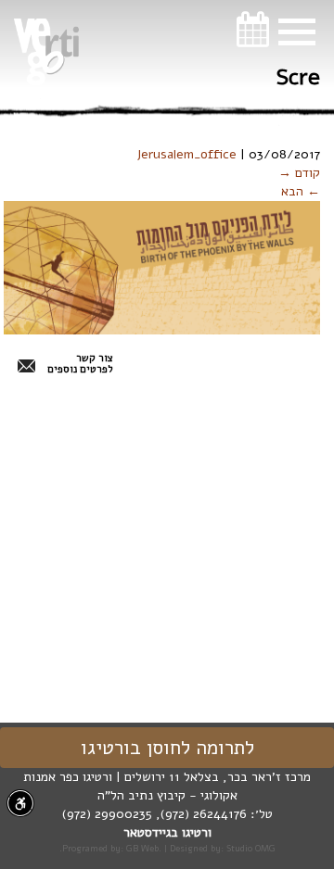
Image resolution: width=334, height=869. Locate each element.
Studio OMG (251, 848)
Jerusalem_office (186, 154)
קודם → (299, 173)
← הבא (300, 191)
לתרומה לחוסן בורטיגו (167, 748)
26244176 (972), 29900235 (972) (154, 814)
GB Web (142, 848)
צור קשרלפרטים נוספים (80, 364)
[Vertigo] (46, 52)
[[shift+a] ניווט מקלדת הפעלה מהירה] (20, 803)
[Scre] (162, 267)
